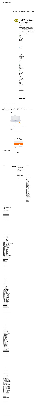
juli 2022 (27, 200)
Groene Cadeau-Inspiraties (6, 302)
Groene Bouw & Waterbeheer (6, 293)
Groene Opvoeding (5, 346)
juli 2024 (27, 179)
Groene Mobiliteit (5, 339)
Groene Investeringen (5, 330)
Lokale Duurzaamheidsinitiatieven (7, 381)
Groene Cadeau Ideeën (5, 300)
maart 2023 (27, 193)
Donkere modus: (34, 417)
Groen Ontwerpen (5, 287)
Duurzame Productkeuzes (6, 247)
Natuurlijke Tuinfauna (5, 391)
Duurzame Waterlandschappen (6, 257)
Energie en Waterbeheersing (6, 278)
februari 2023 (28, 194)
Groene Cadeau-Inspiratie (6, 301)
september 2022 (28, 199)
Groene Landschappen (5, 332)
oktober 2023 (28, 186)
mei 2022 (27, 201)
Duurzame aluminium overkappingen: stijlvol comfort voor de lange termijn (21, 170)
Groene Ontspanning (5, 345)
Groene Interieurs (5, 329)
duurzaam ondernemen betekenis (20, 176)
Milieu (3, 382)
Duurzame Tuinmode (5, 252)
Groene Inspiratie (5, 327)
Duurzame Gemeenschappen (6, 234)
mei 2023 (27, 191)
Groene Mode (4, 340)
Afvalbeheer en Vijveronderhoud (7, 207)
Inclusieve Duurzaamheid (6, 378)
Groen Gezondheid (5, 286)
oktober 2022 (28, 198)
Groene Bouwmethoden (6, 296)
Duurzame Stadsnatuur (5, 248)
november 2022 (28, 197)
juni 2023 (27, 190)
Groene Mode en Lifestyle (6, 344)
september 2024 (28, 177)
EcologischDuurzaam (7, 2)
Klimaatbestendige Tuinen (6, 379)
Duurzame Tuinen (5, 250)
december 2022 (28, 196)
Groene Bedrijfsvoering (6, 289)
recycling (4, 395)
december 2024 (28, 174)
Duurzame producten (27, 11)
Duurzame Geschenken (6, 235)
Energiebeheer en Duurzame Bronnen (7, 282)
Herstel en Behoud (5, 377)
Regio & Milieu (4, 396)
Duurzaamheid (15, 11)
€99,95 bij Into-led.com (13, 129)
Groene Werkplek (5, 371)
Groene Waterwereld (5, 370)
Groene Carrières (5, 303)
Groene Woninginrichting (6, 374)
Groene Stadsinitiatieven (6, 350)
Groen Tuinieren (5, 288)
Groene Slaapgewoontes (6, 348)
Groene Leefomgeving (5, 334)
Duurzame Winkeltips (5, 259)
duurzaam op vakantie (20, 174)
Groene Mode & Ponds (5, 342)
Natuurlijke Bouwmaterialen (6, 387)
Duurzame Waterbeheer (6, 256)
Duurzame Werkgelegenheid (6, 258)
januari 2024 (28, 184)
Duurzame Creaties (5, 232)
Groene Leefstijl (5, 335)
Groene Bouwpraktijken (6, 298)
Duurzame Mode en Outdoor (6, 245)
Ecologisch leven (21, 11)
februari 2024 (28, 183)
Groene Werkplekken (5, 372)
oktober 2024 (28, 176)
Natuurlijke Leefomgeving (6, 389)
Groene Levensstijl (5, 336)
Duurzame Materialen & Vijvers (6, 242)
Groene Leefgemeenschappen (6, 333)
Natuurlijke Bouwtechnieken (6, 388)
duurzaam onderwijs (19, 177)
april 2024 (27, 181)
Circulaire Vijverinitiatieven (6, 214)
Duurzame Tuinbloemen (6, 249)
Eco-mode (4, 260)
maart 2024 (27, 182)
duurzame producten (5, 246)
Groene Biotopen (5, 292)
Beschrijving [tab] (5, 103)
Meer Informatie (21, 39)
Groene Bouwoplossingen (6, 297)
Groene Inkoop (5, 325)
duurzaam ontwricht (19, 179)
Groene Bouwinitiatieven (6, 294)
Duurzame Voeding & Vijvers (6, 254)
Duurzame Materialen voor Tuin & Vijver (8, 243)
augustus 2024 (28, 178)
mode (3, 385)
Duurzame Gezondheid (5, 237)
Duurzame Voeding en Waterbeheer (7, 255)
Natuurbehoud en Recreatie (6, 386)
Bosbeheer (4, 211)
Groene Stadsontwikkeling (6, 351)
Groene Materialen (5, 338)
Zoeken (4, 165)
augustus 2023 (28, 188)
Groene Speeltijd (5, 349)
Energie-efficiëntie (5, 280)
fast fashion (4, 284)
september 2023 (28, 187)
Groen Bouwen (5, 285)
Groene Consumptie (5, 304)
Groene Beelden (5, 291)
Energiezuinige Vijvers (5, 283)
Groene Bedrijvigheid (5, 290)
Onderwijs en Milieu (5, 394)
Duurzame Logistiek (5, 240)
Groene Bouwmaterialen (6, 295)
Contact (33, 11)
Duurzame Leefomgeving (6, 239)
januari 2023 (27, 195)
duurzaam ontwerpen (20, 173)
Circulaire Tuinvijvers (5, 213)
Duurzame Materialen (5, 241)
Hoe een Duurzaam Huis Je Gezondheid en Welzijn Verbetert (20, 167)
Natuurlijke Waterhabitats (6, 393)
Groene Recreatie (5, 347)
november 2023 (28, 185)
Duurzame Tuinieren (5, 251)
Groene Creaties (5, 305)
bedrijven (4, 209)
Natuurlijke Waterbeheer (6, 392)
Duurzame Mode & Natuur (6, 244)
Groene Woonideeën (5, 375)
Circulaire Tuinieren (5, 212)
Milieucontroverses (5, 383)
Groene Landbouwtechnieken (6, 331)
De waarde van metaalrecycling (19, 171)
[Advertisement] (23, 6)
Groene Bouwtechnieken (6, 299)
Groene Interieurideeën (5, 328)
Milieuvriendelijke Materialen (6, 384)
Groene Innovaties (5, 326)
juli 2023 (27, 189)
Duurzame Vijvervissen (5, 253)
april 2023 (27, 192)
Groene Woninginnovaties (6, 373)
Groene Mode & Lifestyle (6, 341)
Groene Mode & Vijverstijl (6, 343)
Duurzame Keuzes (5, 238)
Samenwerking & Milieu (6, 397)
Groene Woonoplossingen (6, 376)
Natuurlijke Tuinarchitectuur (6, 390)
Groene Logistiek (5, 337)
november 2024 (28, 175)
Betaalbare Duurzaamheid (6, 210)
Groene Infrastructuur (5, 324)
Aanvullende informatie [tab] (11, 103)
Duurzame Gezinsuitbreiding (6, 236)
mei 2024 (27, 180)
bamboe (4, 208)
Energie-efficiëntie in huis (6, 281)
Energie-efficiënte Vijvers (6, 279)
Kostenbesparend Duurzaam (6, 380)
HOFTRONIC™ (18, 152)
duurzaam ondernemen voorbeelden (20, 178)
